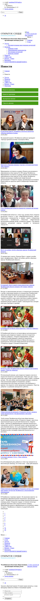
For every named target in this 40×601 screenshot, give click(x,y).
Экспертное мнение (9, 99)
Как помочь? (29, 35)
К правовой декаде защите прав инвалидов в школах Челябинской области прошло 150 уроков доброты (17, 285)
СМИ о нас (8, 57)
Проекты (7, 47)
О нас (29, 42)
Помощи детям (13, 48)
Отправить (8, 598)
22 (5, 528)
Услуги (6, 43)
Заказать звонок (32, 566)
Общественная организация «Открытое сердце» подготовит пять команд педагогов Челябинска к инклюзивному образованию (20, 490)
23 (5, 530)
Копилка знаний (13, 53)
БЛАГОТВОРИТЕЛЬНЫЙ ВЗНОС (15, 62)
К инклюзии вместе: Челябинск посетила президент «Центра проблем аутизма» (17, 132)
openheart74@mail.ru (15, 2)
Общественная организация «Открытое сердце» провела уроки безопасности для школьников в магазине (19, 412)
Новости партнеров (9, 94)
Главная (29, 40)
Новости (7, 55)
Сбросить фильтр (8, 103)
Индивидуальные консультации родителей (21, 45)
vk (5, 15)
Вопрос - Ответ (9, 58)
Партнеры (7, 86)
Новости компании (9, 90)
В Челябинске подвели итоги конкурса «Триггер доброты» (19, 328)
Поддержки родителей (15, 52)
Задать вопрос (8, 9)
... (5, 517)
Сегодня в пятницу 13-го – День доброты (14, 457)
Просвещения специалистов (17, 50)
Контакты (7, 60)
